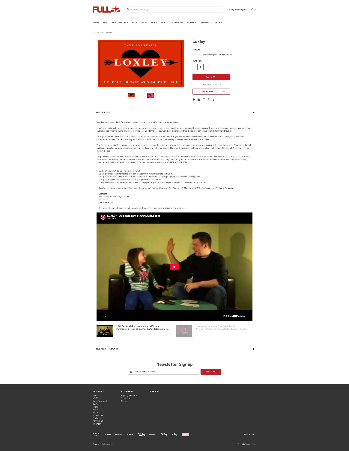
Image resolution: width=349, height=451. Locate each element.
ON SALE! (218, 23)
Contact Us (125, 398)
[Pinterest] (214, 99)
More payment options (211, 84)
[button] (224, 55)
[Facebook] (193, 99)
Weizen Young (250, 444)
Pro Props (192, 23)
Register (243, 9)
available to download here (174, 208)
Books (154, 23)
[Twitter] (209, 99)
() (254, 9)
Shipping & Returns (129, 395)
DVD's (134, 23)
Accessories (177, 23)
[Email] (199, 99)
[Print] (204, 99)
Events (96, 23)
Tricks (144, 23)
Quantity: (197, 61)
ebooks (164, 23)
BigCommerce (107, 444)
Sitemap (124, 401)
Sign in (234, 9)
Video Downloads (120, 23)
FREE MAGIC (206, 23)
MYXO (105, 23)
